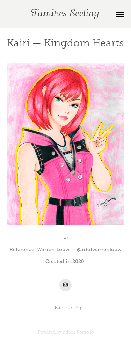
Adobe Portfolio (78, 332)
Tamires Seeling (65, 14)
